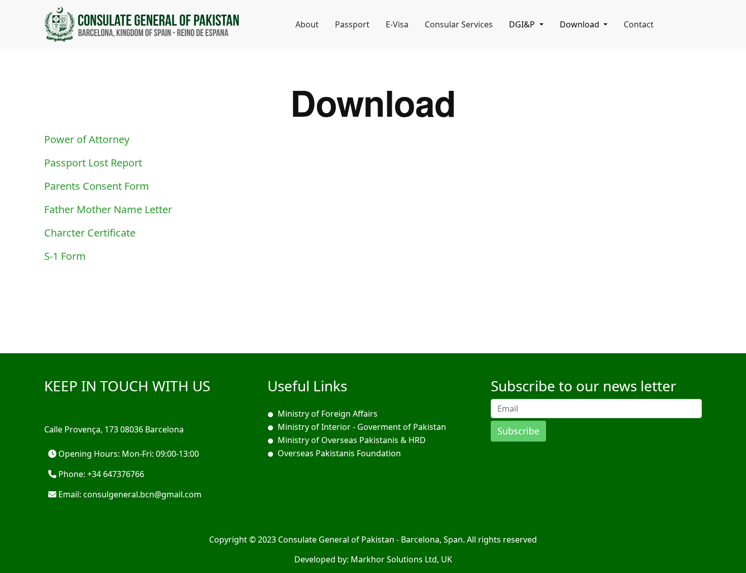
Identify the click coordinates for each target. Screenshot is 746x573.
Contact (639, 24)
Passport (352, 24)
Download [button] (580, 24)
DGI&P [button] (523, 24)
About (307, 24)
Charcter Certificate (89, 233)
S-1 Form (65, 256)
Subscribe (518, 431)
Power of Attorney (86, 139)
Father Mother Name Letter (108, 209)
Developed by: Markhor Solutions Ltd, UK (373, 559)
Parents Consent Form (96, 186)
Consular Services (459, 24)
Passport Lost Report (93, 163)
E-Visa (397, 24)
